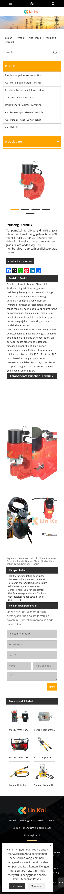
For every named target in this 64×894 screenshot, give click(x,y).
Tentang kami (27, 820)
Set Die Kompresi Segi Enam (45, 729)
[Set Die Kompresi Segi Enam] (44, 716)
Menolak (17, 886)
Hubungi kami (32, 835)
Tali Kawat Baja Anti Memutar (21, 97)
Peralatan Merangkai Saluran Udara (24, 90)
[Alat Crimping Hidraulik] (44, 744)
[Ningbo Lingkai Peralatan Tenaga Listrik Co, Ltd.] (31, 11)
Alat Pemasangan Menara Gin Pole (24, 112)
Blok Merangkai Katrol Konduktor (23, 75)
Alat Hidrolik (35, 37)
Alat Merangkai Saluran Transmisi (23, 82)
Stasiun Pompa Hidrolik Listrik (45, 785)
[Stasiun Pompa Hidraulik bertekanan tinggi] (19, 744)
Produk (21, 37)
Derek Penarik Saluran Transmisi (23, 104)
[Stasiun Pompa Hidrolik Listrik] (44, 771)
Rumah (13, 820)
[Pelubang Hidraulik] (30, 181)
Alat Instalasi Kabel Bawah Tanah (23, 119)
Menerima (36, 886)
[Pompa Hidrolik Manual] (19, 771)
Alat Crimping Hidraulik (45, 757)
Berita (52, 820)
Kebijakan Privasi (31, 879)
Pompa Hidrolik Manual (20, 785)
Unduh (16, 827)
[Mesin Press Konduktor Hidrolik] (19, 716)
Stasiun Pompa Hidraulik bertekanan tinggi (20, 757)
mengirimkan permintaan (20, 261)
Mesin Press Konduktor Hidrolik (20, 729)
